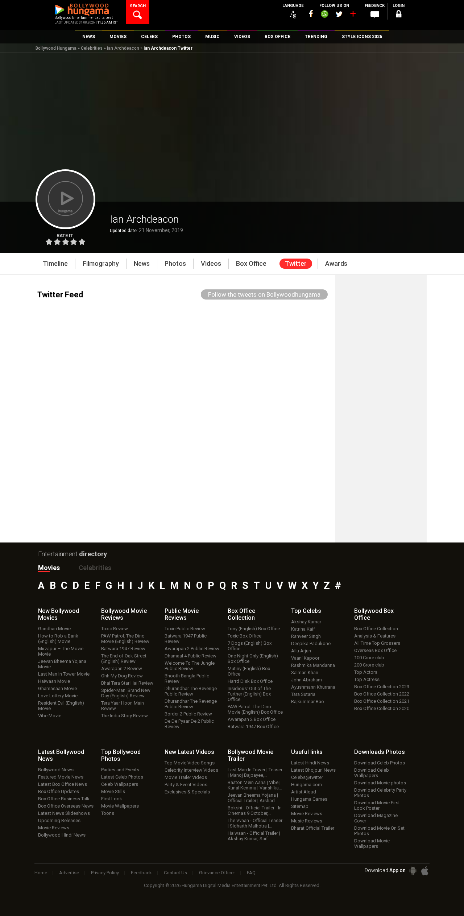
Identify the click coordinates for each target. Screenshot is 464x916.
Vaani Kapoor (305, 658)
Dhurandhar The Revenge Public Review (191, 691)
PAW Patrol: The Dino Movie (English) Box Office (255, 709)
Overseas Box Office (375, 650)
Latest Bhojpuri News (313, 770)
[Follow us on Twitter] (339, 14)
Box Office (241, 614)
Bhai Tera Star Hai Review (127, 683)
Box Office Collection (376, 628)
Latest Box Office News (62, 784)
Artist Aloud (303, 792)
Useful (307, 751)
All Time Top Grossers (377, 643)
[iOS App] (424, 870)
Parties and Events (120, 769)
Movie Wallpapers (120, 806)
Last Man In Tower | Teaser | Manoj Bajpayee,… (255, 772)
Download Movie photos (380, 782)
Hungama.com (306, 784)
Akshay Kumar (306, 621)
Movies (49, 568)
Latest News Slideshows (64, 813)
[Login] (399, 15)
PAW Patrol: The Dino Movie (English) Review (125, 638)
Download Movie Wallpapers (372, 843)
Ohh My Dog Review (122, 675)
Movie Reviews (53, 827)
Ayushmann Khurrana (313, 687)
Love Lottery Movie (58, 695)
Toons (107, 813)
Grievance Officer (217, 872)
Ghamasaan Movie (57, 688)
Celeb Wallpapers (119, 784)
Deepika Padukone (311, 643)
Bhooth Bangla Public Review (187, 678)
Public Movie (182, 614)
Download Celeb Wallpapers (371, 772)
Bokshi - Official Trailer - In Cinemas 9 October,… (255, 810)
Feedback (141, 872)
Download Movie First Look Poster (377, 805)
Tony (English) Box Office (254, 628)
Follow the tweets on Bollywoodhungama (264, 294)
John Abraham (306, 679)
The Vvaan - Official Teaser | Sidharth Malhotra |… (255, 823)
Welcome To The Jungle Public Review (190, 665)
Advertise (69, 872)
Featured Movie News (60, 777)
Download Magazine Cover (376, 818)
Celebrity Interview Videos (191, 770)
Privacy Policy (105, 872)
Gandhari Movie (54, 628)
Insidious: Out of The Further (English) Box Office (249, 694)
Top (306, 610)
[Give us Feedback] (374, 14)
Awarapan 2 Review (121, 668)
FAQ (251, 872)
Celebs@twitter (307, 777)
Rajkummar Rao (307, 701)
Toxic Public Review (185, 628)
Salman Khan (304, 672)
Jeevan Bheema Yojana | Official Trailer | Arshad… (253, 797)
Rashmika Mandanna (313, 665)
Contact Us (175, 872)
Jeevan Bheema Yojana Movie (62, 664)
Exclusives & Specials (187, 792)
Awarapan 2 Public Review (192, 648)
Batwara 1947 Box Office (253, 726)
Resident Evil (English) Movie (61, 705)
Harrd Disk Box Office (250, 681)
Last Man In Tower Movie (64, 674)
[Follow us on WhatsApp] (324, 15)
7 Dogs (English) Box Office (250, 645)
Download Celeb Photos (379, 763)
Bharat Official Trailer (312, 828)
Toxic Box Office (244, 636)
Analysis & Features (374, 636)
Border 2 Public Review (188, 714)
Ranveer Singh (306, 636)
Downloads (379, 751)
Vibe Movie (49, 715)
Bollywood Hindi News (62, 835)
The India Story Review (124, 715)
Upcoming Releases (59, 820)
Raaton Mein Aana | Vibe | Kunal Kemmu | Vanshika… (255, 785)
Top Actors (365, 672)
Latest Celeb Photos (122, 777)
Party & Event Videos (186, 784)
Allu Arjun (301, 650)
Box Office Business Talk (64, 798)
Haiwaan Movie (54, 681)
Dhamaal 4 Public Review (190, 656)
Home (40, 872)
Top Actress (367, 679)
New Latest (189, 751)
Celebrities (92, 48)
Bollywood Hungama (56, 48)
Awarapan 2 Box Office (252, 719)
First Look (111, 798)
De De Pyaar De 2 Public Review (189, 723)
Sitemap (299, 806)
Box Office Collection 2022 (381, 694)
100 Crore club (369, 657)
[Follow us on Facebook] (311, 13)
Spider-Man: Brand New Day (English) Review (125, 693)
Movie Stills (113, 791)
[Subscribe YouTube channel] (353, 15)
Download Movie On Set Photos (379, 830)
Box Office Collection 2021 (381, 701)
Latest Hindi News (310, 763)
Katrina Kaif (303, 629)
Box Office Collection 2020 (381, 708)
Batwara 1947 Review (123, 648)
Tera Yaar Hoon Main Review (122, 705)
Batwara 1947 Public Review (186, 638)
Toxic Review (114, 628)
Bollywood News (56, 769)
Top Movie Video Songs (190, 763)
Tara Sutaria (303, 694)
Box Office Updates (58, 791)
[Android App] (413, 870)
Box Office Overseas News (66, 806)
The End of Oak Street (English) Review (123, 658)
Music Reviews (306, 821)
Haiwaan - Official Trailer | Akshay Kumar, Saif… (254, 835)
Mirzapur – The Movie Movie (60, 651)
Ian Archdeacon (123, 48)
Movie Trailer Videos (186, 777)
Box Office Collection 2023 (381, 686)
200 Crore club (369, 665)
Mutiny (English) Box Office (249, 671)
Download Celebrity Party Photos (380, 792)
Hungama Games (309, 799)
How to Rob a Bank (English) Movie (58, 638)
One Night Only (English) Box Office (253, 658)
